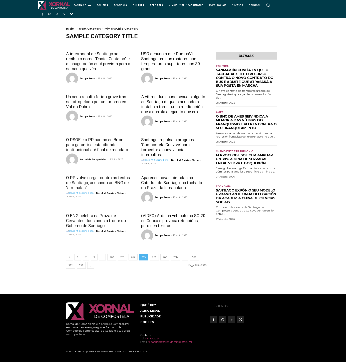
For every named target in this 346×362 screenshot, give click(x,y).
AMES (219, 112)
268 (175, 257)
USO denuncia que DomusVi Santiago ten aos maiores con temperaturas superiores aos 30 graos (170, 61)
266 (154, 257)
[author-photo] (72, 79)
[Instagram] (49, 14)
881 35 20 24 (152, 338)
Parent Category (88, 28)
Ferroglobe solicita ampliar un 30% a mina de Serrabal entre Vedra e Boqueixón (244, 159)
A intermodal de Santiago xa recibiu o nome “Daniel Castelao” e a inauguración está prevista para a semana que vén (98, 61)
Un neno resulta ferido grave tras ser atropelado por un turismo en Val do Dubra (96, 101)
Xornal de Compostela (93, 159)
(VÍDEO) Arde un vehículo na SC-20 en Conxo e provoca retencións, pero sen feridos (173, 220)
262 (112, 257)
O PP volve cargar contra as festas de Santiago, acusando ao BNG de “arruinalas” (98, 182)
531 (194, 257)
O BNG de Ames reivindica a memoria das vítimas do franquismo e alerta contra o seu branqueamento (246, 122)
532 (70, 265)
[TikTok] (56, 14)
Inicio (70, 28)
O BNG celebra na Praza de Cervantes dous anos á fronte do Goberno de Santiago (96, 220)
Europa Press (87, 78)
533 (81, 265)
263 (122, 257)
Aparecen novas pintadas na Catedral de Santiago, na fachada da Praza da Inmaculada (171, 182)
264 (133, 257)
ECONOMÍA (223, 186)
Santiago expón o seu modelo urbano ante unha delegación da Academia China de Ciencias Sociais (246, 196)
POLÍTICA (222, 66)
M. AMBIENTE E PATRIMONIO (234, 151)
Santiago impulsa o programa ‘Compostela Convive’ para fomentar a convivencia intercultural (168, 147)
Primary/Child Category (121, 28)
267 (165, 257)
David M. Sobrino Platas (185, 160)
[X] (240, 319)
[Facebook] (42, 14)
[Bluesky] (71, 14)
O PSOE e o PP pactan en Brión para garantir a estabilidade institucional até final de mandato (97, 144)
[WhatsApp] (64, 14)
